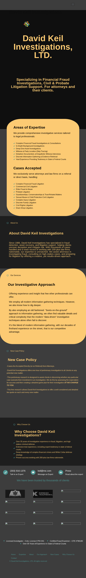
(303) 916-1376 (17, 471)
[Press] (60, 472)
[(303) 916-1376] (5, 472)
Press (68, 471)
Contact (14, 558)
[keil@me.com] (33, 472)
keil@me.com (44, 471)
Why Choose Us (68, 554)
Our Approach (42, 554)
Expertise (22, 554)
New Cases (54, 554)
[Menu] (73, 4)
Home (13, 554)
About (31, 554)
